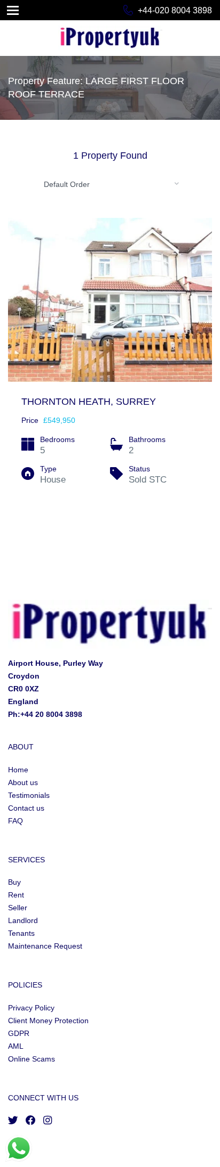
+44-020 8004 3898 (175, 10)
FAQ (15, 821)
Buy (14, 882)
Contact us (26, 808)
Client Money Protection (48, 1020)
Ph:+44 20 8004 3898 (45, 714)
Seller (17, 907)
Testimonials (29, 795)
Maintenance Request (45, 946)
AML (15, 1046)
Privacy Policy (31, 1007)
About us (23, 782)
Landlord (23, 920)
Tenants (21, 933)
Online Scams (31, 1059)
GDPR (18, 1033)
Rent (16, 895)
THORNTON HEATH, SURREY (88, 401)
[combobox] (110, 184)
